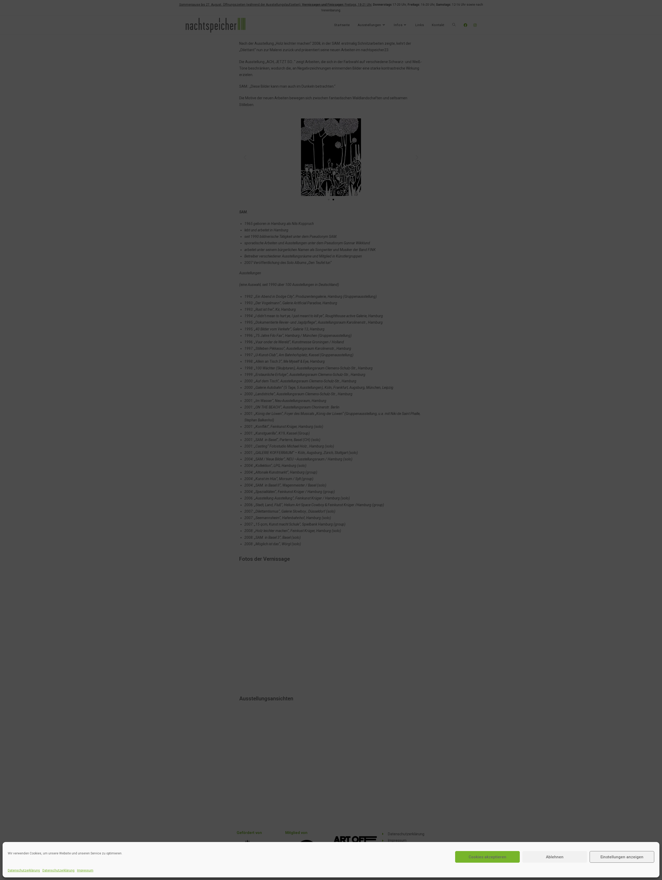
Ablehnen (554, 857)
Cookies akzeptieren (487, 857)
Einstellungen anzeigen (621, 857)
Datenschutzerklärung (24, 870)
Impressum (85, 870)
